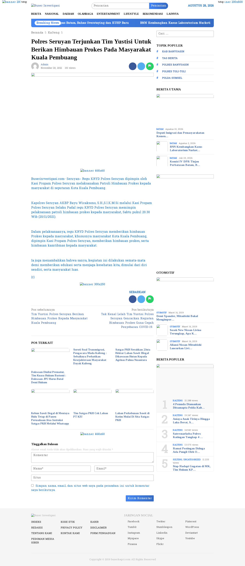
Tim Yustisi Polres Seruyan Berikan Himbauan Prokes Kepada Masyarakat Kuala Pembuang (59, 316)
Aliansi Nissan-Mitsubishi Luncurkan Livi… (185, 346)
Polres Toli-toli (174, 71)
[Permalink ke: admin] (35, 66)
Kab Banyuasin (173, 51)
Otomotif (161, 312)
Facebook (134, 521)
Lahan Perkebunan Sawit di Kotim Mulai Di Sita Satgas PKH (132, 417)
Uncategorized (192, 459)
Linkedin (161, 533)
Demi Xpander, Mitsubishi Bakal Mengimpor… (177, 318)
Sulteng (177, 459)
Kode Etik (68, 522)
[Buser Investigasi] (45, 5)
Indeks (36, 522)
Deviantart (191, 533)
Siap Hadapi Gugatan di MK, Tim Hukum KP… (192, 468)
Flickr (160, 544)
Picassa (132, 544)
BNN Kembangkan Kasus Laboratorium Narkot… (186, 148)
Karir (94, 522)
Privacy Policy (71, 527)
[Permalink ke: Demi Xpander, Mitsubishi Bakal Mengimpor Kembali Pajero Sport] (185, 293)
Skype (160, 538)
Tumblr (132, 527)
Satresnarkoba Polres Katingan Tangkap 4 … (188, 435)
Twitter (160, 521)
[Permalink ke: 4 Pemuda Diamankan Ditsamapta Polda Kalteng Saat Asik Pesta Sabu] (185, 380)
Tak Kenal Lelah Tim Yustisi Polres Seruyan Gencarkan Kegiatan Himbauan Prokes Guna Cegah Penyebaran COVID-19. (127, 319)
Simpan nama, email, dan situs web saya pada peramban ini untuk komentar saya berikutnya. (90, 488)
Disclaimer (98, 527)
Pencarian (158, 5)
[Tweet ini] (141, 66)
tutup (24, 2)
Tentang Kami (41, 533)
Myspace (133, 538)
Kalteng (178, 400)
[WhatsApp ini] (150, 66)
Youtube (190, 538)
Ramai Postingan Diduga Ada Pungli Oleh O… (189, 450)
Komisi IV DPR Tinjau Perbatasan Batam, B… (185, 163)
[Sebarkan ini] (132, 66)
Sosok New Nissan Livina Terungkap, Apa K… (185, 331)
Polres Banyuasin (175, 64)
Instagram (134, 533)
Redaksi (37, 527)
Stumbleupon (164, 527)
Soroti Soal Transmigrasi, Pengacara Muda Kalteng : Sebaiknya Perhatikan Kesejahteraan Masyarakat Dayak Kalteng (90, 356)
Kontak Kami (70, 533)
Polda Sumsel (172, 78)
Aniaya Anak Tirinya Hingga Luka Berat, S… (191, 420)
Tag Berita (170, 58)
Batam (159, 129)
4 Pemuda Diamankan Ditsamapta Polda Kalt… (189, 405)
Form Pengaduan (102, 533)
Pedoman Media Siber (42, 541)
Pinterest (190, 521)
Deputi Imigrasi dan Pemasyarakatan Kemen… (180, 134)
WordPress (192, 527)
